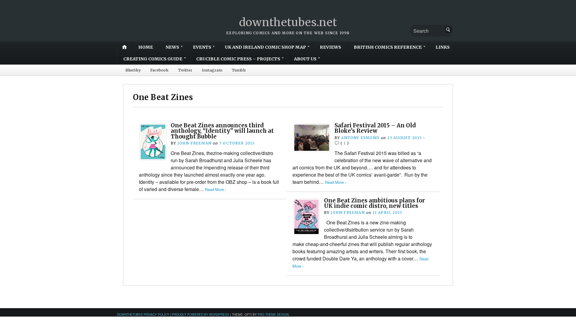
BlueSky (133, 70)
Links (443, 47)
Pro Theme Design (273, 314)
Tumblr (239, 70)
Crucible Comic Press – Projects (238, 59)
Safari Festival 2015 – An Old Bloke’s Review (375, 128)
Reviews (330, 47)
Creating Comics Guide (152, 59)
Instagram (212, 70)
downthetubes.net (288, 22)
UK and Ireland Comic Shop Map (265, 47)
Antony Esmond (360, 137)
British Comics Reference (388, 47)
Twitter (185, 70)
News (172, 47)
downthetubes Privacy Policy (143, 314)
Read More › (215, 189)
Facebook (159, 70)
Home (145, 47)
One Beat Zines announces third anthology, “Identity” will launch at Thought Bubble (222, 131)
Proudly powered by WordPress (200, 314)
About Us (305, 59)
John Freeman (195, 143)
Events (202, 47)
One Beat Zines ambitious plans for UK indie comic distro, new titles (374, 203)
